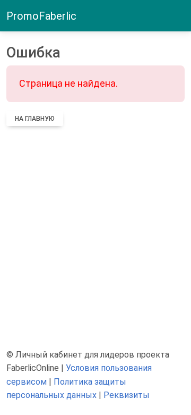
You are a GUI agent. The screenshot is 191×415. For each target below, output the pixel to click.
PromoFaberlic (41, 16)
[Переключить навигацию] (178, 16)
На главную (35, 118)
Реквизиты (126, 395)
